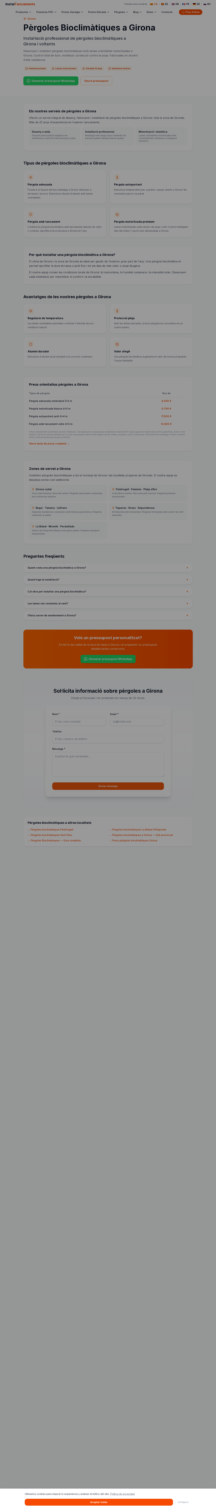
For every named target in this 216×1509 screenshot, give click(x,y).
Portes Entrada (97, 12)
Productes (22, 12)
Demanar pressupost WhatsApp (53, 81)
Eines (150, 12)
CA (155, 4)
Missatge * (58, 748)
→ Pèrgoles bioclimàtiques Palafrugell (50, 829)
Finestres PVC (44, 12)
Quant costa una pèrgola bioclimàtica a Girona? (108, 567)
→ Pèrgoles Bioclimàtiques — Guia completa (54, 840)
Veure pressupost (96, 81)
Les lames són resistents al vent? (108, 603)
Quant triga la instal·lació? (108, 579)
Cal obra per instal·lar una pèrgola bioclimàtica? (108, 591)
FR (185, 4)
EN (175, 4)
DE (196, 4)
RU (207, 4)
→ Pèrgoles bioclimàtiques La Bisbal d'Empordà (137, 829)
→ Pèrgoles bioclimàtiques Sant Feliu (50, 835)
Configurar (183, 1502)
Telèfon (57, 731)
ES (164, 4)
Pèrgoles (119, 12)
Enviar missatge (108, 786)
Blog (135, 12)
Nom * (56, 714)
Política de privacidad (122, 1493)
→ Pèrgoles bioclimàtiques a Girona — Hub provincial (141, 835)
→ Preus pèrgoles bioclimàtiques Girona (133, 840)
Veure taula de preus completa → (49, 443)
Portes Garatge (70, 12)
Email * (114, 714)
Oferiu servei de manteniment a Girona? (108, 615)
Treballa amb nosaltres (135, 4)
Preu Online (192, 12)
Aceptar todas (98, 1502)
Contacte (167, 12)
